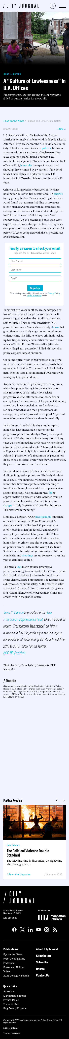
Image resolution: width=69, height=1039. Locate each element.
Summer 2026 (54, 874)
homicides (26, 165)
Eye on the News (12, 954)
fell (51, 492)
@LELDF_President (14, 652)
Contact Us (42, 975)
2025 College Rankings (16, 975)
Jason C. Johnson (12, 74)
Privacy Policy (54, 293)
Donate (11, 680)
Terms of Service (34, 295)
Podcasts (8, 963)
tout (19, 566)
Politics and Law (36, 120)
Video (6, 971)
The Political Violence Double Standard (28, 853)
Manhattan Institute (14, 995)
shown (55, 327)
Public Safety (53, 120)
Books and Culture (13, 967)
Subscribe (42, 962)
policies (46, 148)
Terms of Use (10, 1004)
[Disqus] (34, 747)
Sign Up (35, 288)
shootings (27, 555)
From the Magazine (19, 874)
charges (7, 505)
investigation (43, 516)
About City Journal (47, 949)
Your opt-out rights (11, 1032)
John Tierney (13, 845)
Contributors (43, 955)
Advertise (8, 991)
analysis (58, 193)
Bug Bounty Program (15, 1008)
